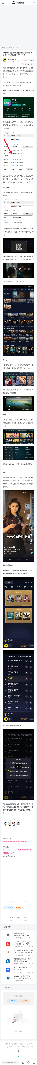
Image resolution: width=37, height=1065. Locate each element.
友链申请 (7, 1044)
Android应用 (10, 48)
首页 (4, 48)
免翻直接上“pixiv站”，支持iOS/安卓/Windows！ (22, 960)
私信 (32, 60)
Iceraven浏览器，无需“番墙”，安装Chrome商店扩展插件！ (23, 978)
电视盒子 (20, 908)
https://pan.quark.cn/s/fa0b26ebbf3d (15, 841)
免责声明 (14, 1044)
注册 (25, 1001)
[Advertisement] (18, 26)
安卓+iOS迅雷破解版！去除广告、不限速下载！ (23, 968)
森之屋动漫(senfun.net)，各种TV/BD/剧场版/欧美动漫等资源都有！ (23, 952)
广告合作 (22, 1044)
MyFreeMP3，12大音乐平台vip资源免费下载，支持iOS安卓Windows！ (23, 944)
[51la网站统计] (18, 1057)
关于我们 (29, 1044)
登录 (13, 1001)
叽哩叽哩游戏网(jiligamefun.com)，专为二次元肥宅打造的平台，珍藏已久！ (23, 936)
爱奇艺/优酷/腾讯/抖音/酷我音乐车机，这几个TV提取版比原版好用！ (18, 53)
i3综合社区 (11, 59)
